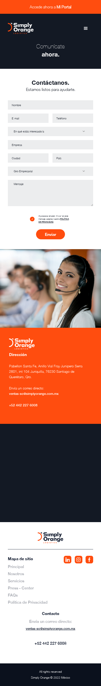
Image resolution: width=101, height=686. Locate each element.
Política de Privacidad (28, 602)
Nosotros (16, 574)
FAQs (13, 595)
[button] (85, 28)
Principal (16, 566)
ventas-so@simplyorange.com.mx (50, 628)
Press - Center (21, 588)
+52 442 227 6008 (23, 405)
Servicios (16, 581)
